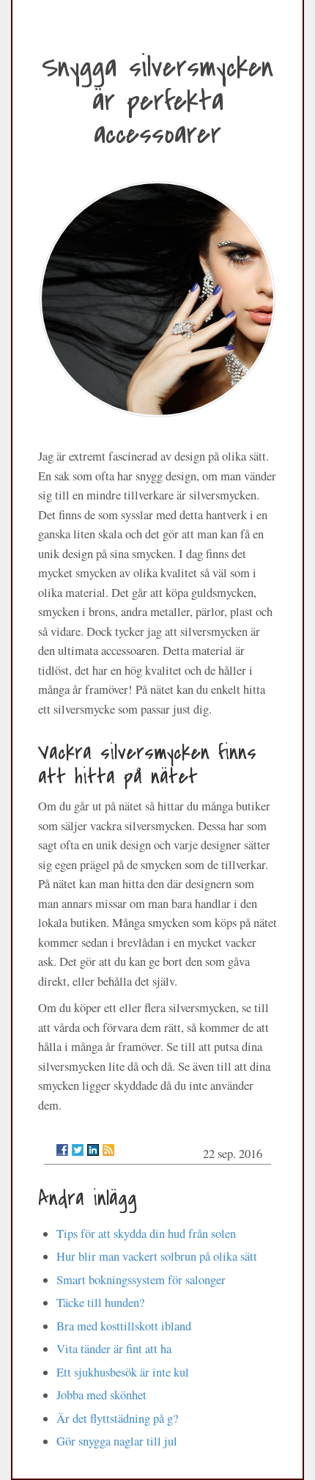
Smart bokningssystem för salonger (141, 1280)
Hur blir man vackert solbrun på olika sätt (156, 1256)
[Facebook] (62, 1150)
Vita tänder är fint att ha (113, 1349)
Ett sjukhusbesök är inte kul (122, 1372)
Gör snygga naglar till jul (116, 1441)
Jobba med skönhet (101, 1395)
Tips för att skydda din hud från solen (146, 1234)
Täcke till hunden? (100, 1302)
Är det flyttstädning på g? (117, 1418)
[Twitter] (78, 1150)
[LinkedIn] (93, 1150)
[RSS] (108, 1150)
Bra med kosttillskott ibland (123, 1326)
